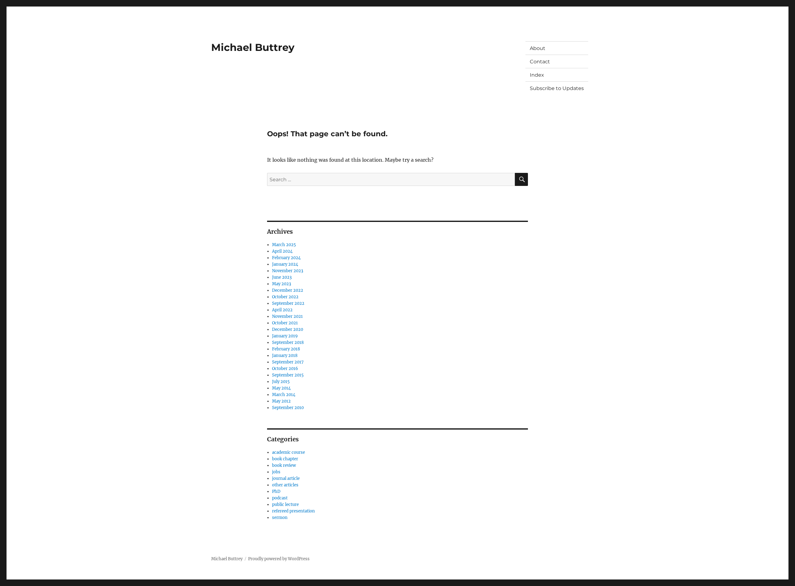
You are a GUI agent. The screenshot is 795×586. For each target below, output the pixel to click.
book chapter (285, 459)
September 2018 (288, 342)
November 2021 (287, 316)
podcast (280, 498)
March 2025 (284, 244)
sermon (280, 517)
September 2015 (288, 375)
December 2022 (287, 290)
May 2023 (281, 283)
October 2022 (285, 297)
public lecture (285, 504)
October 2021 (285, 323)
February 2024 (286, 257)
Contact (540, 62)
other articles (285, 485)
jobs (276, 472)
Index (537, 75)
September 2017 (288, 362)
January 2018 (285, 355)
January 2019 (285, 336)
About (537, 48)
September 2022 (288, 303)
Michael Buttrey (252, 47)
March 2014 (283, 394)
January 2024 (285, 264)
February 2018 (286, 349)
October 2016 (285, 368)
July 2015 (281, 381)
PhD (276, 491)
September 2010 (288, 407)
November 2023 (287, 270)
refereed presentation (293, 511)
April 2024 (282, 251)
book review (284, 465)
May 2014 (281, 388)
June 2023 (282, 277)
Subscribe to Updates (557, 88)
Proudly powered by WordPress (279, 558)
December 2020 (287, 329)
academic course (288, 452)
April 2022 (282, 310)
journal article (286, 478)
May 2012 (281, 401)
